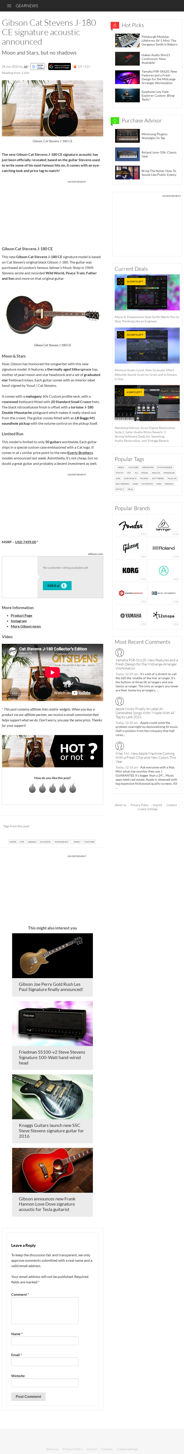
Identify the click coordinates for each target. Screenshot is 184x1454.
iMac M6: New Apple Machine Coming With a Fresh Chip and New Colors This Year (146, 757)
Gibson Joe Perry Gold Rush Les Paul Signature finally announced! (51, 986)
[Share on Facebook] (77, 826)
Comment (20, 1294)
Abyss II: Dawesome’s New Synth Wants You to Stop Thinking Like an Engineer (147, 301)
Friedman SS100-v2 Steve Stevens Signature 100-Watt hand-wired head (52, 1057)
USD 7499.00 (25, 542)
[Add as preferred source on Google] (59, 66)
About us (120, 805)
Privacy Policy (140, 805)
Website (18, 1376)
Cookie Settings (148, 809)
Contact (171, 805)
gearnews (27, 5)
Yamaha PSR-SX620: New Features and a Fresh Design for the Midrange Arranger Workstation (147, 664)
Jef (26, 66)
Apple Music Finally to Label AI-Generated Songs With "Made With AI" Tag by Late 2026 (145, 712)
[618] (163, 525)
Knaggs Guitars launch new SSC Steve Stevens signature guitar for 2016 (51, 1130)
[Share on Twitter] (94, 826)
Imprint (157, 805)
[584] (131, 547)
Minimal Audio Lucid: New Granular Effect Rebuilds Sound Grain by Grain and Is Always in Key (146, 357)
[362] (164, 570)
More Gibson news (26, 626)
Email (16, 1355)
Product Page (21, 615)
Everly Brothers (80, 452)
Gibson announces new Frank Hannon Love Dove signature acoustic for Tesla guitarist (47, 1204)
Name (17, 1334)
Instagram (19, 621)
